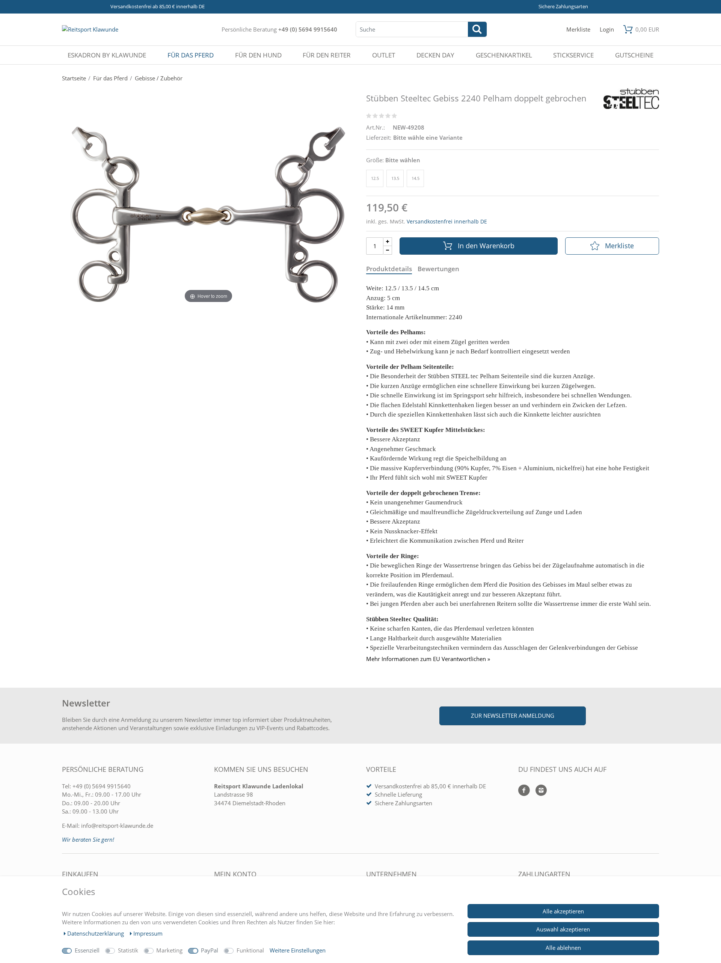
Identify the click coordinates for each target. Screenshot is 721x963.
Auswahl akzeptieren (563, 929)
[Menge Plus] (387, 241)
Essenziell (87, 950)
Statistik (128, 950)
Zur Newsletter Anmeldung (512, 715)
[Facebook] (524, 791)
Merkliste (619, 245)
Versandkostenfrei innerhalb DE (447, 221)
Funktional (250, 950)
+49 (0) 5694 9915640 (307, 29)
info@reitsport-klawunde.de (117, 825)
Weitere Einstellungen (298, 950)
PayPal (209, 950)
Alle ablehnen (563, 947)
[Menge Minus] (387, 250)
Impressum (148, 933)
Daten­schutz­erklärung (96, 933)
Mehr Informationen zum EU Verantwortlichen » (428, 659)
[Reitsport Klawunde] (90, 29)
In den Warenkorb (486, 245)
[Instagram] (538, 791)
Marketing (169, 950)
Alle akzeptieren (563, 911)
